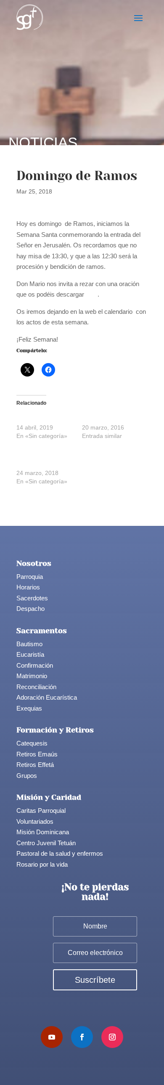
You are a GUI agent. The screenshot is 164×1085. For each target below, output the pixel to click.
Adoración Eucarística (46, 697)
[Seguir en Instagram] (112, 1037)
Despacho (30, 608)
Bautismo (29, 643)
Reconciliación (36, 686)
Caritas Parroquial (41, 810)
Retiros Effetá (35, 764)
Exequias (29, 708)
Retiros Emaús (37, 754)
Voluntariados (34, 821)
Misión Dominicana (42, 832)
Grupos (26, 775)
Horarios (28, 587)
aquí (92, 294)
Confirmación (34, 665)
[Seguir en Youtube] (52, 1037)
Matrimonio (31, 675)
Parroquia (29, 576)
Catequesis (32, 743)
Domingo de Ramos (42, 419)
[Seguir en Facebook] (82, 1037)
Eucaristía (30, 654)
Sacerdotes (32, 598)
